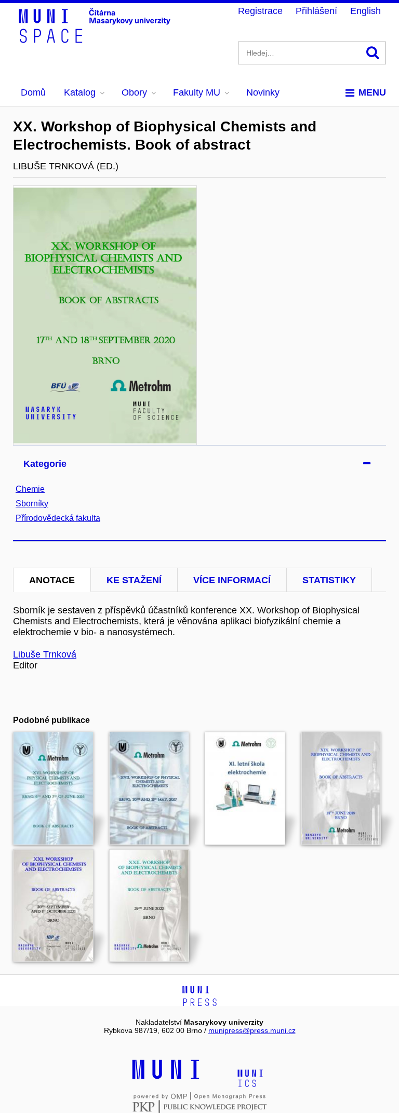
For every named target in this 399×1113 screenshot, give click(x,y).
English (365, 11)
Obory (134, 92)
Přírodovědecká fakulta (58, 518)
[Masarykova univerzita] (166, 1078)
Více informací (232, 580)
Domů (33, 92)
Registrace (260, 11)
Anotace (52, 580)
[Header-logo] (96, 39)
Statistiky (329, 580)
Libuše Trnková (44, 654)
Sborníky (32, 503)
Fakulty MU (196, 92)
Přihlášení (316, 11)
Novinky (263, 92)
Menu (372, 92)
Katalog (80, 92)
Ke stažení (134, 580)
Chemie (30, 489)
